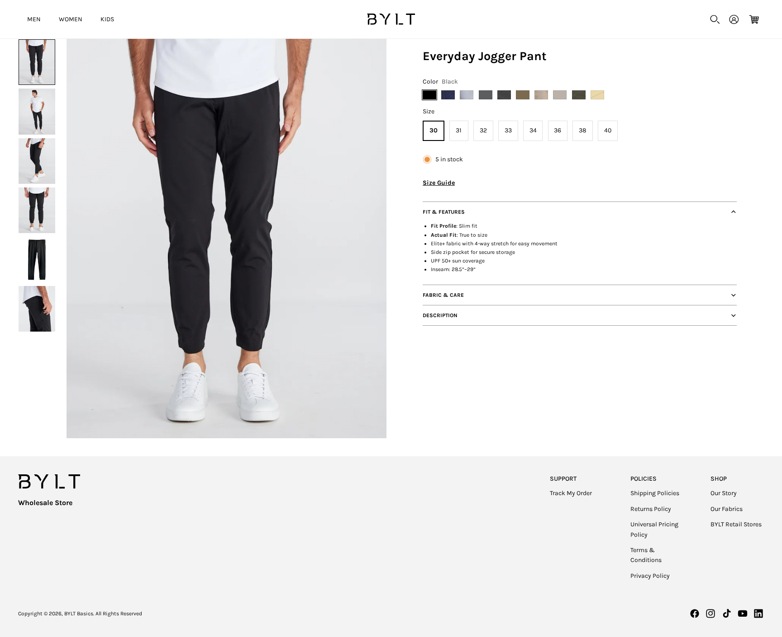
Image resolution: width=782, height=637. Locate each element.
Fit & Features (444, 212)
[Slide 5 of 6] (37, 259)
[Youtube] (742, 613)
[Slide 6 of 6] (37, 309)
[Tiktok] (726, 613)
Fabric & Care (443, 295)
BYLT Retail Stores (736, 524)
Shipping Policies (654, 493)
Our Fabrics (726, 509)
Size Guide (439, 183)
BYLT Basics (78, 613)
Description (440, 315)
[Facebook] (694, 613)
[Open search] (715, 19)
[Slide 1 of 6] (37, 62)
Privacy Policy (650, 576)
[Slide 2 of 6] (37, 111)
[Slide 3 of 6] (37, 161)
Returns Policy (650, 509)
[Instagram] (710, 613)
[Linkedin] (758, 613)
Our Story (723, 493)
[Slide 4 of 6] (37, 210)
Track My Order (571, 493)
